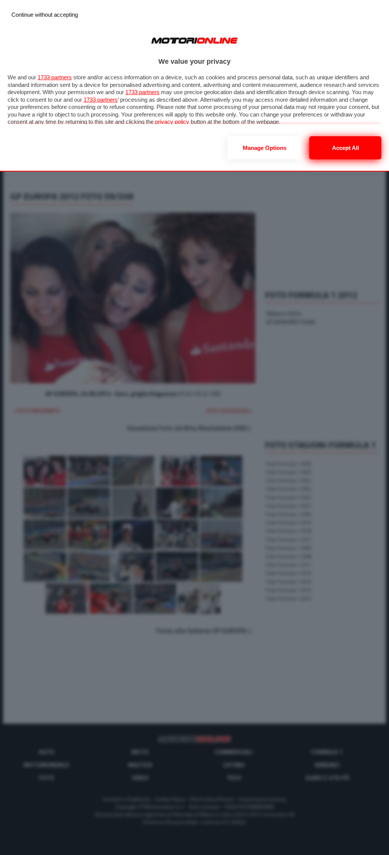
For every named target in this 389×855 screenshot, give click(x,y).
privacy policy (172, 121)
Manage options (264, 148)
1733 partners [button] (55, 77)
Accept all (345, 148)
